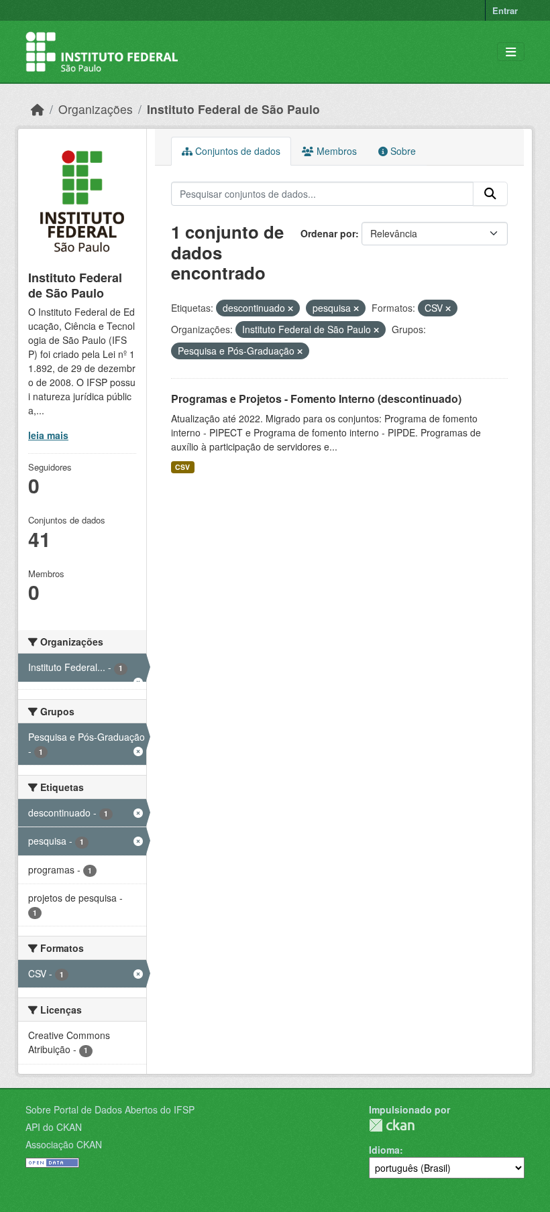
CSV (182, 467)
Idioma (384, 1149)
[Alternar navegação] (511, 52)
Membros (335, 151)
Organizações (95, 109)
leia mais (48, 435)
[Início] (37, 109)
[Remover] (290, 308)
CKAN (392, 1125)
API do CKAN (53, 1127)
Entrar (505, 10)
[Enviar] (490, 194)
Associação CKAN (63, 1144)
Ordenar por (327, 233)
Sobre (402, 151)
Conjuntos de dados (236, 151)
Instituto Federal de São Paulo (233, 109)
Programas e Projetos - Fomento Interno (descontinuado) (316, 398)
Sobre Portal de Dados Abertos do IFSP (110, 1109)
